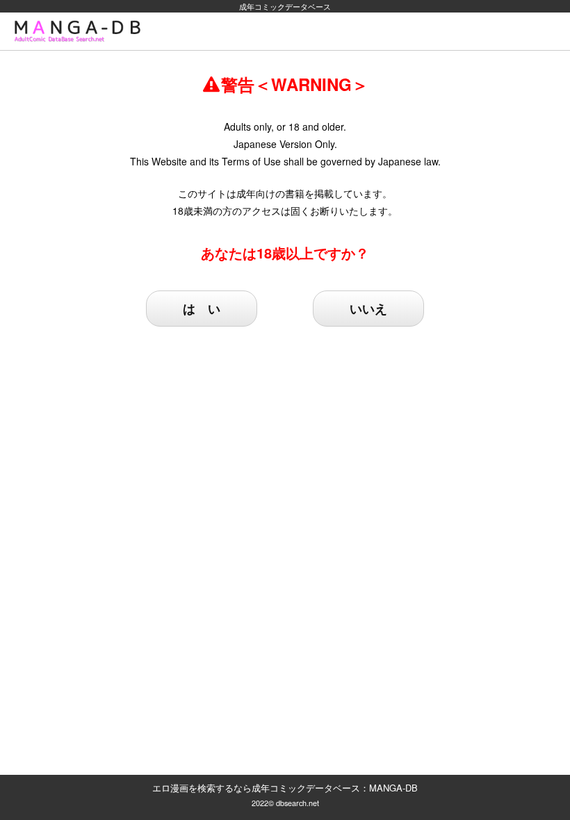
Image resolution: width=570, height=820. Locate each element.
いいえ (368, 309)
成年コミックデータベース (285, 6)
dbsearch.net (297, 803)
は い (201, 309)
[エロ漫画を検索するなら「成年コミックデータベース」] (80, 31)
